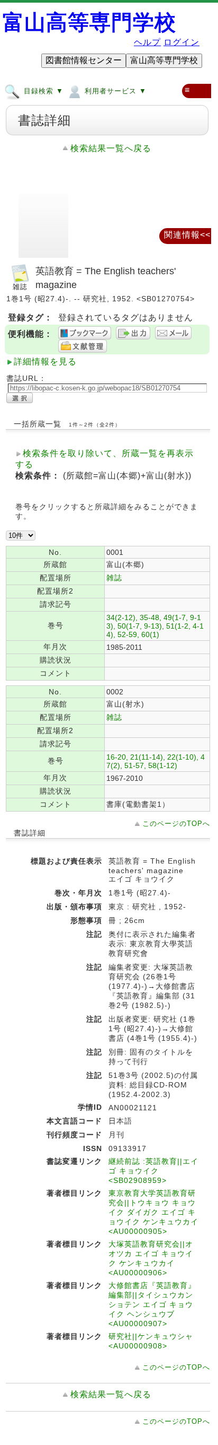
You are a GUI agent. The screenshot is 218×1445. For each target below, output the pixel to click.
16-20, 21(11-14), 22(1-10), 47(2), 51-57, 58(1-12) (155, 761)
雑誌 (114, 577)
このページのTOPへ (176, 824)
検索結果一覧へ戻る (110, 148)
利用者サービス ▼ (114, 91)
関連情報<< (187, 234)
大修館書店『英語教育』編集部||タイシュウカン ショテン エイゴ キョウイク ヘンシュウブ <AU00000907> (152, 1304)
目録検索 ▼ (42, 91)
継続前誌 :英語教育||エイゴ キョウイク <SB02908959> (153, 1171)
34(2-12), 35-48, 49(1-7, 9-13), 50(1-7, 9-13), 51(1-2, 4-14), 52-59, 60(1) (155, 626)
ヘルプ (147, 42)
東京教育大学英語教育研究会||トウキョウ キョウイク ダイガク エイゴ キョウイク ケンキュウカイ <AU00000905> (153, 1212)
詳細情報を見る (45, 361)
